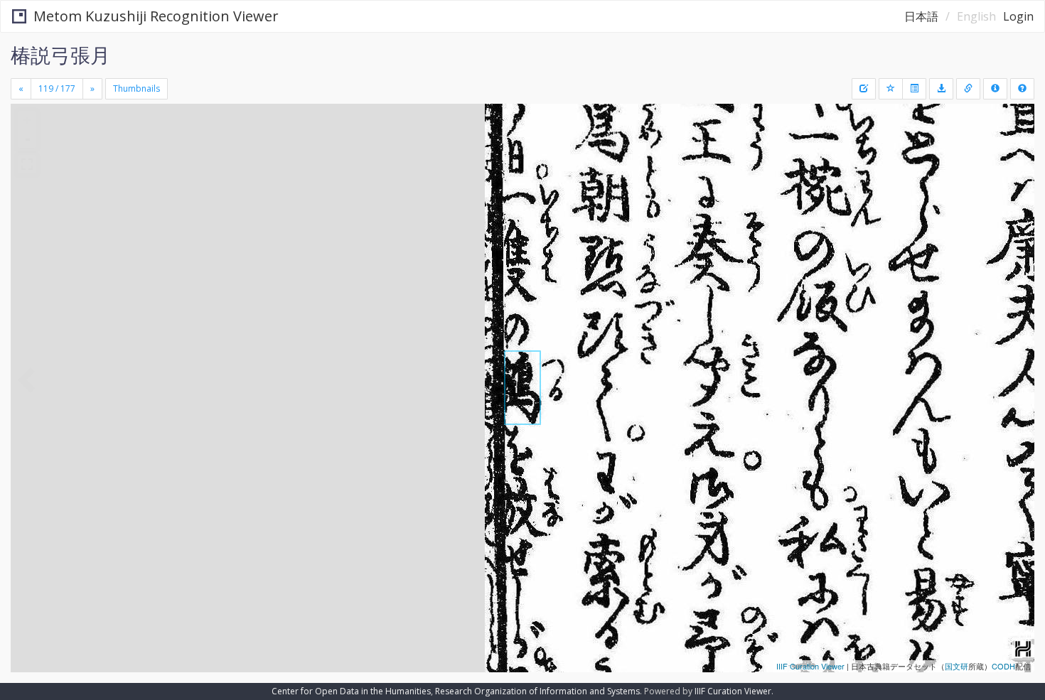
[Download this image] (941, 88)
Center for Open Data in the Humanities (351, 691)
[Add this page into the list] (891, 88)
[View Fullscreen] (27, 164)
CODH (1003, 666)
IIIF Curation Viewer (810, 666)
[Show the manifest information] (995, 88)
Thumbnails (136, 88)
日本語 (921, 16)
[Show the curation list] (914, 88)
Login (1018, 16)
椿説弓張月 (60, 54)
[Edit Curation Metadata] (864, 88)
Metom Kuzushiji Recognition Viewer (156, 16)
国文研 (956, 666)
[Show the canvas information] (968, 88)
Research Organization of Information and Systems (537, 691)
